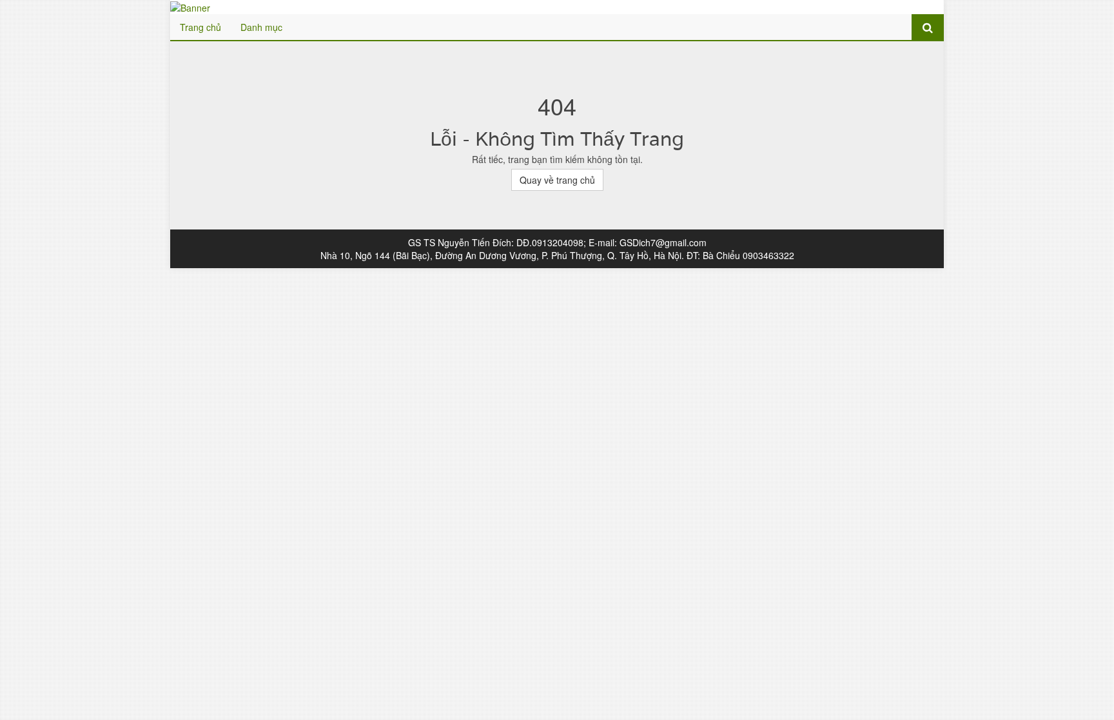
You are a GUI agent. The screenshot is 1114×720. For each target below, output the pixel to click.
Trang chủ (200, 27)
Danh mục (261, 27)
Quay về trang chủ (557, 179)
